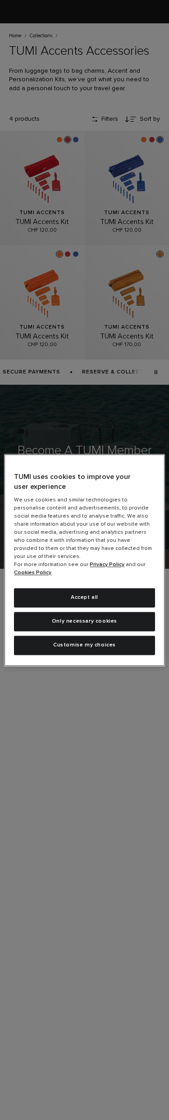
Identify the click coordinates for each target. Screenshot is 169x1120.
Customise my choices (84, 645)
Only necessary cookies (84, 621)
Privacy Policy (107, 565)
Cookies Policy (32, 573)
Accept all (84, 598)
